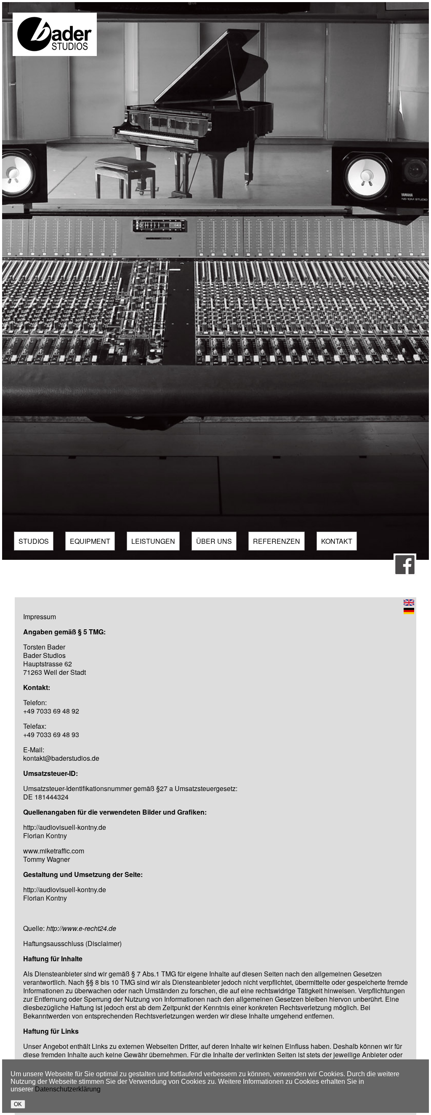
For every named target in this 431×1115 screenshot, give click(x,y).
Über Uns (214, 541)
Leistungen (153, 541)
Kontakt (336, 541)
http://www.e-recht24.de (81, 928)
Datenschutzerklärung (68, 1089)
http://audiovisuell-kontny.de (64, 827)
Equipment (90, 541)
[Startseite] (55, 53)
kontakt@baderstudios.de (61, 758)
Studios (34, 541)
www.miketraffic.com (53, 851)
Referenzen (276, 541)
